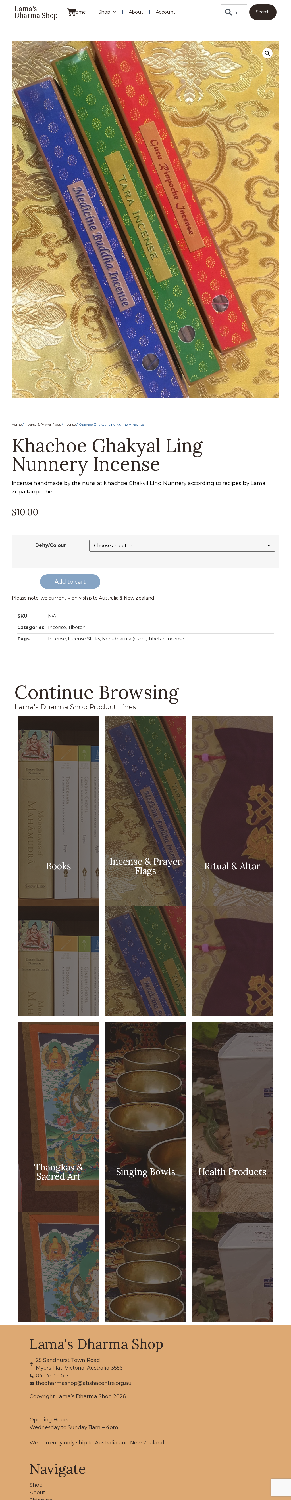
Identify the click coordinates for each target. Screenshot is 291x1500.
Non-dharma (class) (124, 639)
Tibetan (77, 627)
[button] (267, 53)
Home (79, 12)
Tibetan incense (166, 639)
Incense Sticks (84, 639)
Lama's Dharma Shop (36, 12)
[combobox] (234, 12)
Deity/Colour (50, 545)
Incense (70, 424)
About (136, 12)
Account (165, 12)
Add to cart (70, 581)
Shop (104, 12)
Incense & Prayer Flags (42, 424)
